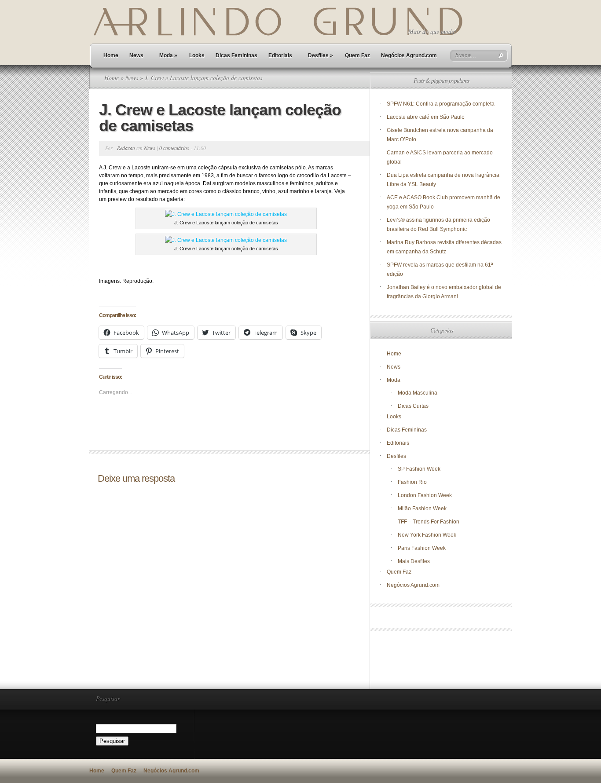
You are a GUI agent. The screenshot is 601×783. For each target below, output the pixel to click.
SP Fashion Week (419, 469)
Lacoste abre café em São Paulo (426, 117)
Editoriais (280, 55)
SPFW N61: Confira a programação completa (441, 104)
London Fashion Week (425, 495)
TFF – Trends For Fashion (428, 522)
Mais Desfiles (414, 561)
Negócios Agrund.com (409, 55)
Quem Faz (357, 55)
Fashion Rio (412, 482)
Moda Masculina (417, 393)
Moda (168, 55)
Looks (197, 55)
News (136, 55)
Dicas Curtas (413, 406)
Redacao (126, 147)
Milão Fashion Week (422, 508)
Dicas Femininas (236, 55)
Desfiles (320, 55)
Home (110, 55)
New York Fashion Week (427, 535)
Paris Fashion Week (422, 548)
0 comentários (174, 147)
